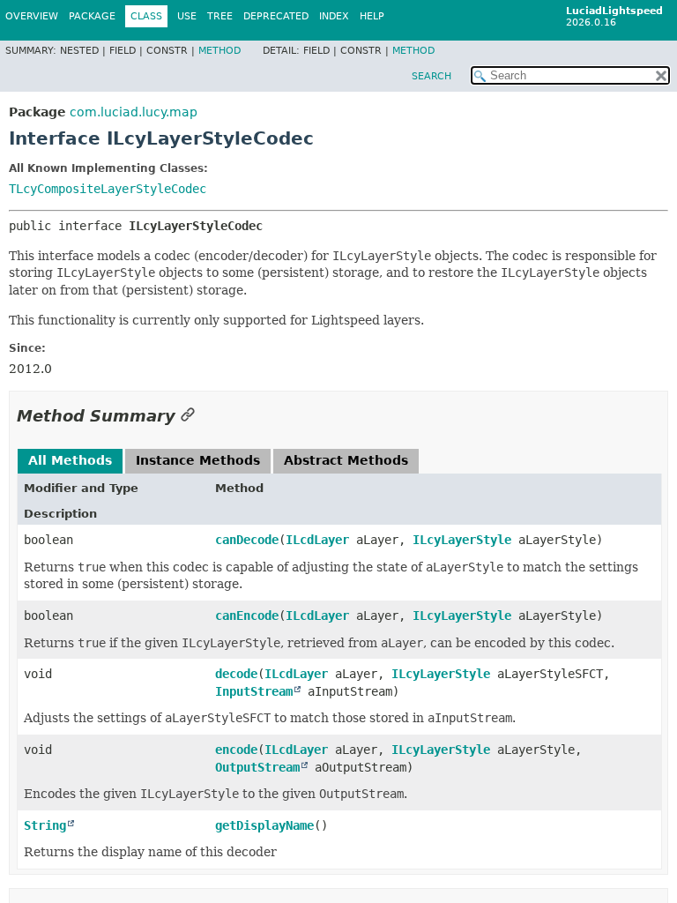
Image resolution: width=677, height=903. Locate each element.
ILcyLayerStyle (462, 540)
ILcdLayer (317, 540)
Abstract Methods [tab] (346, 460)
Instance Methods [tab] (198, 460)
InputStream (254, 691)
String (45, 825)
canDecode (247, 540)
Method (219, 50)
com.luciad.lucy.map (133, 112)
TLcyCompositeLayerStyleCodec (107, 189)
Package (92, 16)
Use (187, 16)
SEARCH (431, 76)
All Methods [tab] (70, 460)
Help (372, 16)
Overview (31, 16)
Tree (220, 16)
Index (334, 16)
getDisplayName (264, 825)
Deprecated (276, 16)
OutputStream (257, 767)
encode (236, 750)
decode (236, 674)
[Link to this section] (188, 416)
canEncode (247, 615)
